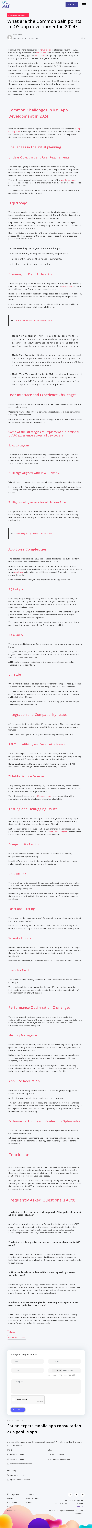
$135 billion (46, 50)
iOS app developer (43, 796)
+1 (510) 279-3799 (57, 1454)
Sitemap (29, 1502)
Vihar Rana (17, 35)
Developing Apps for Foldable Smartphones (34, 533)
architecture (66, 286)
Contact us (11, 1510)
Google (80, 1506)
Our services (12, 1502)
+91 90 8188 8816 (16, 1454)
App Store (18, 572)
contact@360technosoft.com (20, 1464)
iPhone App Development (18, 15)
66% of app (41, 53)
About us (10, 1498)
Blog (9, 1506)
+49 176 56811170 (16, 1475)
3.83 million (40, 55)
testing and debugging (57, 832)
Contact (71, 4)
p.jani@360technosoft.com (19, 1480)
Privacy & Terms (32, 1498)
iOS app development (16, 1337)
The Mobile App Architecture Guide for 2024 (34, 320)
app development (68, 180)
